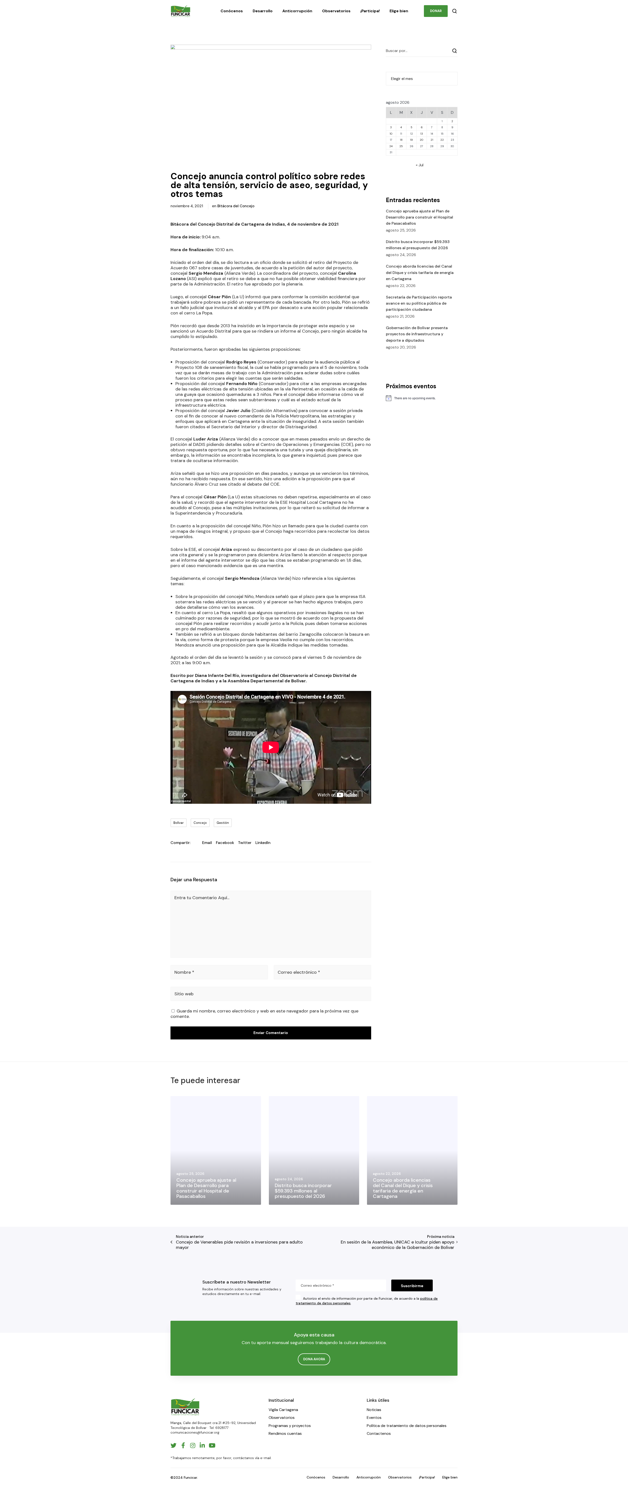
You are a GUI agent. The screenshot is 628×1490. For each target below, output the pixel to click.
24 (390, 146)
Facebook (225, 842)
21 (432, 140)
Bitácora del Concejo (235, 206)
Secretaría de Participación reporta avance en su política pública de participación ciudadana (419, 303)
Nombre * (184, 972)
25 (401, 146)
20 (421, 140)
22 (442, 140)
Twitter (244, 842)
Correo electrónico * (299, 972)
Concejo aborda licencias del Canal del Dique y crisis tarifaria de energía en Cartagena (420, 272)
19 (411, 140)
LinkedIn (263, 842)
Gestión (223, 823)
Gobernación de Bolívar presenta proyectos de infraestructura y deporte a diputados (417, 334)
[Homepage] (185, 1407)
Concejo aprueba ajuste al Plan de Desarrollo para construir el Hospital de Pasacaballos (419, 217)
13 (421, 133)
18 (401, 140)
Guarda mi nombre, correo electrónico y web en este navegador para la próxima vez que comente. (264, 1013)
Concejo (200, 823)
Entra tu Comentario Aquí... (201, 898)
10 (391, 133)
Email (207, 842)
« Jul (419, 165)
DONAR (436, 11)
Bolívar (178, 823)
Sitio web (184, 994)
